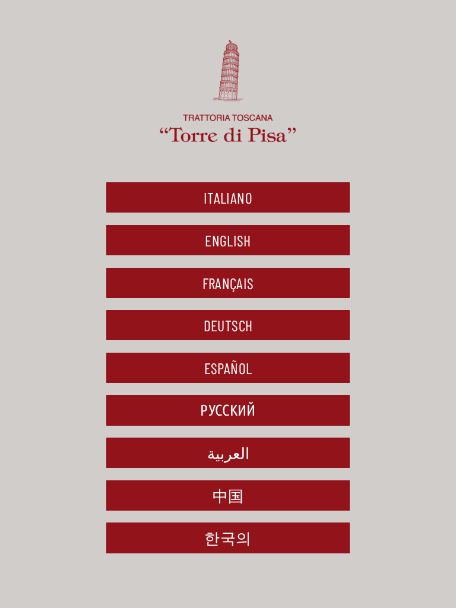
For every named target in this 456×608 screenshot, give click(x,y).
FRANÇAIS (228, 283)
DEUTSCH (228, 325)
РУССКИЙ (228, 410)
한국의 (227, 537)
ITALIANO (228, 197)
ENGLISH (228, 240)
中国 (228, 495)
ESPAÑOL (228, 368)
